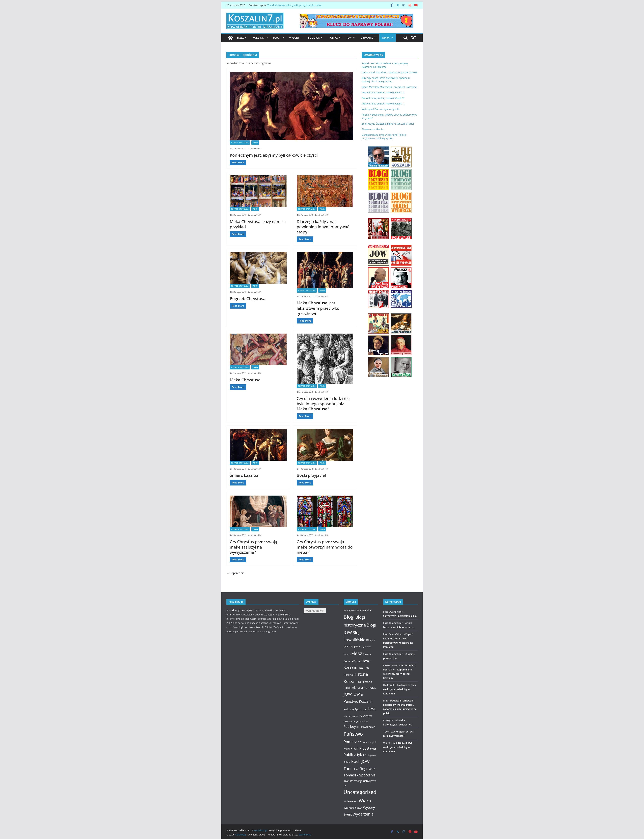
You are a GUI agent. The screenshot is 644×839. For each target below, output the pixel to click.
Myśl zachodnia (351, 716)
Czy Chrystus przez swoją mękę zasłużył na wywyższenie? (253, 547)
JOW (349, 37)
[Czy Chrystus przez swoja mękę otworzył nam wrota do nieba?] (325, 511)
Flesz (240, 37)
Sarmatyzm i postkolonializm (400, 615)
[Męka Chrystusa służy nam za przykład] (258, 191)
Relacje (347, 762)
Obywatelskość (360, 721)
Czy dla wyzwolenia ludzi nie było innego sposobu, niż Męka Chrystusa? (323, 404)
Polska (333, 37)
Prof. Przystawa (363, 748)
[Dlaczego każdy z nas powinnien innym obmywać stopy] (325, 191)
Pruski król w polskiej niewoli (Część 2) (383, 98)
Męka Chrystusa (245, 380)
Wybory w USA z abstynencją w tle (381, 109)
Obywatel (367, 37)
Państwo (353, 733)
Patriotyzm (352, 726)
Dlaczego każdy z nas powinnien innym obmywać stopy (323, 227)
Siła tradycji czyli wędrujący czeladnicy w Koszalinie (399, 689)
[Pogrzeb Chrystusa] (258, 268)
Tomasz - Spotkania (239, 142)
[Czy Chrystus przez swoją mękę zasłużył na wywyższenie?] (258, 511)
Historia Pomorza (364, 687)
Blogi (276, 37)
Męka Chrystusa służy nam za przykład (258, 224)
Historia (348, 674)
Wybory (294, 37)
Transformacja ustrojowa (360, 781)
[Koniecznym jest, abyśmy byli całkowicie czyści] (291, 106)
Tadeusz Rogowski (360, 768)
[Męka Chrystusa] (258, 349)
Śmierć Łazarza (244, 475)
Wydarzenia (363, 814)
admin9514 (256, 148)
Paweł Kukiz (368, 726)
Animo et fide (364, 610)
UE (345, 785)
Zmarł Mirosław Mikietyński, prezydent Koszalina (294, 5)
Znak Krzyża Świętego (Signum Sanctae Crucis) (388, 123)
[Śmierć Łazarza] (258, 445)
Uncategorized (360, 792)
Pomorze (314, 37)
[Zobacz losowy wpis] (414, 38)
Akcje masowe (350, 610)
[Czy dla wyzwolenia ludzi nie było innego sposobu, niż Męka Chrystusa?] (325, 359)
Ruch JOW (360, 761)
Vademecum (351, 801)
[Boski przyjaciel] (325, 445)
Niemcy (366, 716)
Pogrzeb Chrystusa (247, 298)
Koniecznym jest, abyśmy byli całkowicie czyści (274, 155)
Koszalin (258, 37)
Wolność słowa (353, 808)
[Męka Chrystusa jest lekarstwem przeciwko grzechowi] (325, 270)
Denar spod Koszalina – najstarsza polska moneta (389, 72)
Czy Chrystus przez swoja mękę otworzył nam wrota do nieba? (325, 547)
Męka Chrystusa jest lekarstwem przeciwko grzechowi (318, 308)
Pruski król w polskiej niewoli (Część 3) (383, 92)
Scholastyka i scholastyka (398, 724)
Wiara (385, 37)
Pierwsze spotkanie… (373, 129)
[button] (245, 37)
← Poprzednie (235, 573)
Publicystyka (354, 754)
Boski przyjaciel (311, 475)
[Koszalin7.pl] (230, 38)
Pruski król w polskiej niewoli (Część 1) (383, 103)
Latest (369, 708)
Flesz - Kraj (364, 667)
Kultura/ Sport (353, 709)
